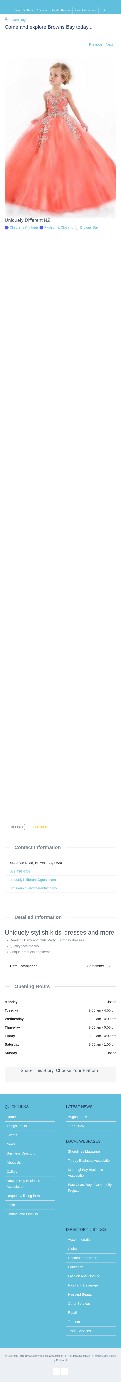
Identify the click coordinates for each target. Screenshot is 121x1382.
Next (109, 44)
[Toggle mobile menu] (115, 21)
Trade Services (79, 1331)
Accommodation (80, 1240)
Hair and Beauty (80, 1294)
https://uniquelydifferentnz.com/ (33, 888)
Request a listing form (23, 1196)
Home (11, 1117)
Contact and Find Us (22, 1214)
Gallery (12, 1172)
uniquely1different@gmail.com (33, 880)
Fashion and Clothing (84, 1276)
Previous (95, 44)
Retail (72, 1313)
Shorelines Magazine (84, 1151)
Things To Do (17, 1126)
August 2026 (77, 1117)
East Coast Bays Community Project (90, 1188)
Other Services (79, 1304)
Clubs (72, 1249)
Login (11, 1205)
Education (75, 1267)
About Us (14, 1162)
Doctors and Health (82, 1258)
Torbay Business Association (90, 1161)
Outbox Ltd (62, 1360)
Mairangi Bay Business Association (85, 1173)
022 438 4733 (20, 871)
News (11, 1144)
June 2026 (76, 1126)
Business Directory (21, 1153)
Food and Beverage (83, 1285)
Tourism (74, 1322)
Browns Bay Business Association (23, 1184)
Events (12, 1135)
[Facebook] (8, 897)
